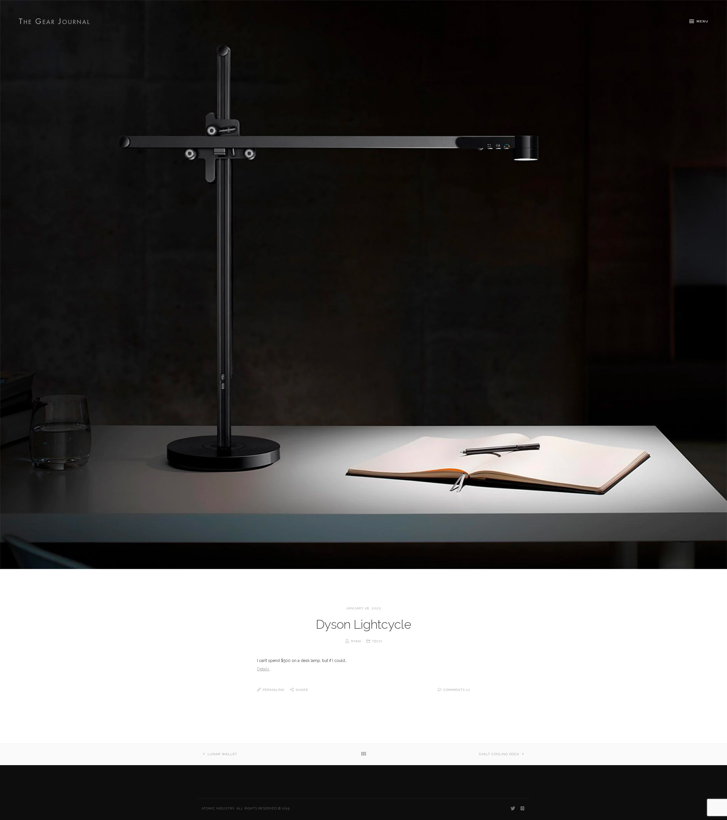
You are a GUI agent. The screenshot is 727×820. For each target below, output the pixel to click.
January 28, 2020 (363, 608)
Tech (377, 641)
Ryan (356, 641)
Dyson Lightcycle (363, 624)
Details (263, 669)
